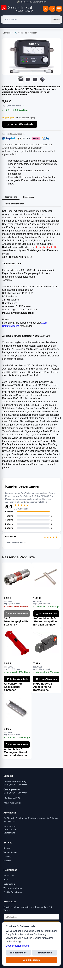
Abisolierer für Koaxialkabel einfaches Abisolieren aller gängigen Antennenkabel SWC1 (14, 687)
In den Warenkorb (22, 124)
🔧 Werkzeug (21, 33)
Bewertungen (28, 197)
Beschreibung (11, 197)
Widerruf (7, 860)
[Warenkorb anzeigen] (52, 9)
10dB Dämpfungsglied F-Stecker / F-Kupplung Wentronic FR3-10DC (16, 621)
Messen (33, 33)
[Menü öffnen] (59, 9)
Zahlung (7, 856)
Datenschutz (9, 884)
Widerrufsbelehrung (13, 888)
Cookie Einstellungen (13, 892)
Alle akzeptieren (31, 960)
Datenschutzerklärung (17, 946)
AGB (6, 879)
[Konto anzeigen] (45, 9)
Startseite (7, 33)
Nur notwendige (18, 952)
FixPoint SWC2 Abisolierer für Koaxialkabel (42, 686)
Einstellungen (45, 952)
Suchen (56, 19)
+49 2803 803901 (12, 798)
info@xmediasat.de (12, 803)
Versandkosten (10, 852)
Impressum (9, 875)
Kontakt (7, 848)
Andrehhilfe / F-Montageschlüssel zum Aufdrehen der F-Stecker (16, 752)
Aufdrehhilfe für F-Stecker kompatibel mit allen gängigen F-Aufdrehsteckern (45, 621)
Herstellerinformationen (14, 204)
